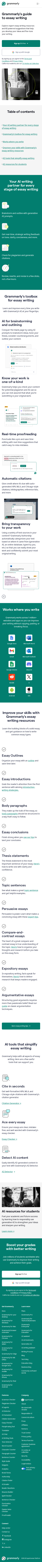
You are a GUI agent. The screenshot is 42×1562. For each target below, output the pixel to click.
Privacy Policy (18, 61)
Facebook (7, 1536)
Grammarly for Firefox (7, 1349)
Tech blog (24, 1359)
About (23, 1404)
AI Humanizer (7, 1415)
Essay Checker (7, 1423)
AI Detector (7, 1171)
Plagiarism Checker (9, 1403)
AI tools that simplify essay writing (18, 158)
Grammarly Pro (27, 1315)
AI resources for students (15, 164)
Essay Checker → (9, 1139)
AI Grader (5, 1484)
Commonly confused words (28, 1372)
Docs (3, 1311)
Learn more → (8, 1231)
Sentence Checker (8, 1500)
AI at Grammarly (27, 1340)
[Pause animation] (4, 596)
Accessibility (25, 1460)
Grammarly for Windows (7, 1322)
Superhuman (29, 1400)
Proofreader (6, 1515)
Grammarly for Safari (7, 1343)
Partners (24, 1429)
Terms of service (27, 1440)
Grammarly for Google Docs (7, 1365)
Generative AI (26, 1344)
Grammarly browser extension (9, 1331)
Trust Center (26, 1433)
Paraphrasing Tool (8, 1427)
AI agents (5, 1407)
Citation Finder (7, 1480)
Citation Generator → (11, 1103)
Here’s (16, 976)
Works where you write (13, 142)
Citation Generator (9, 1419)
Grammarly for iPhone (7, 1376)
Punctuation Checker (6, 1505)
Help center (6, 1528)
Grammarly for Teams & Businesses (28, 1320)
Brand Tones (6, 1473)
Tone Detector (7, 1442)
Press (23, 1421)
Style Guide (6, 1461)
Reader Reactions (8, 1488)
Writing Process (27, 1352)
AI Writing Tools (7, 1438)
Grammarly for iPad (9, 1381)
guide (4, 1006)
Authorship (6, 1477)
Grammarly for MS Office (8, 1359)
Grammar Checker (8, 1400)
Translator (5, 1430)
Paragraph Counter (9, 1454)
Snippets (5, 1465)
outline (31, 760)
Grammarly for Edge (9, 1354)
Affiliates (24, 1425)
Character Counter (9, 1450)
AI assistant (25, 1336)
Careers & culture (27, 1417)
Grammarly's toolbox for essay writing (20, 134)
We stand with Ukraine (26, 1409)
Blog (23, 1355)
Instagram (8, 1540)
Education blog (26, 1363)
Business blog (26, 1367)
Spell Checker (7, 1496)
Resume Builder (7, 1492)
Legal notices (26, 1464)
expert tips (33, 917)
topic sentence (31, 890)
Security (24, 1456)
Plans (23, 1311)
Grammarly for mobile (7, 1370)
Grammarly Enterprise (25, 1326)
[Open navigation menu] (38, 4)
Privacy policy (26, 1437)
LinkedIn (7, 1547)
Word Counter (7, 1446)
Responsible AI (26, 1413)
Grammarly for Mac (9, 1327)
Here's (36, 864)
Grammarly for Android (7, 1386)
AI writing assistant (28, 1348)
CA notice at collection (25, 1451)
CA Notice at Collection (30, 64)
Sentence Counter (8, 1457)
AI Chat (4, 1434)
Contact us (6, 1532)
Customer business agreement (28, 1445)
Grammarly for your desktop (9, 1316)
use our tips (28, 837)
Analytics (5, 1469)
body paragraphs (10, 813)
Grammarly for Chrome (7, 1337)
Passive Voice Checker (6, 1510)
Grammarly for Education (26, 1331)
